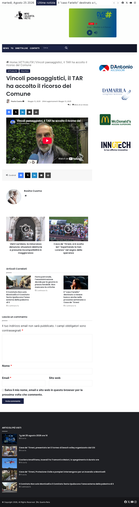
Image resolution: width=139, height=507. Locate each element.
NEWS (6, 48)
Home (13, 62)
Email (6, 378)
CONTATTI (35, 48)
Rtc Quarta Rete (43, 502)
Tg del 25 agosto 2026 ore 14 (33, 435)
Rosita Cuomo (16, 101)
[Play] (89, 32)
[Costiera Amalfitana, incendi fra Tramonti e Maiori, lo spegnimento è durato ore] (9, 463)
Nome (7, 365)
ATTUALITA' (26, 62)
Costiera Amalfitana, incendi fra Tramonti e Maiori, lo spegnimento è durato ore (59, 459)
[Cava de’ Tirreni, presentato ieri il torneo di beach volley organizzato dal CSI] (9, 451)
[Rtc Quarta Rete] (23, 15)
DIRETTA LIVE (21, 48)
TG (12, 48)
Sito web (55, 378)
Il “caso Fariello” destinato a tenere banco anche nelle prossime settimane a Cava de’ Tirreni (75, 297)
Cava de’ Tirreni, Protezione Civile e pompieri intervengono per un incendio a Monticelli (62, 471)
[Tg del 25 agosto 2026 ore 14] (9, 439)
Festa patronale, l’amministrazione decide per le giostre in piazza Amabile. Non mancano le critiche (46, 281)
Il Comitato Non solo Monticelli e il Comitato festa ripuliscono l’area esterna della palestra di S (18, 297)
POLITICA (25, 71)
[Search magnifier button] (66, 48)
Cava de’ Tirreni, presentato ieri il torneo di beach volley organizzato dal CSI (57, 447)
